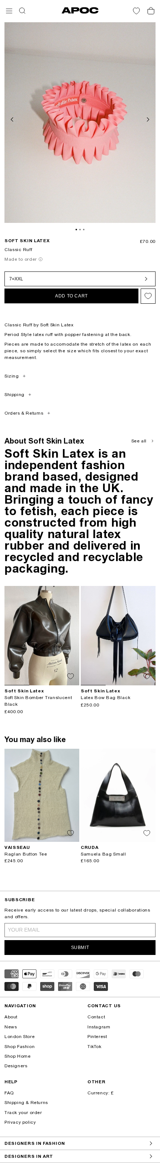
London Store (19, 1036)
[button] (9, 11)
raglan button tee (25, 854)
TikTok (94, 1046)
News (10, 1026)
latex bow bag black (105, 697)
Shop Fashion (19, 1046)
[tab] (76, 229)
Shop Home (17, 1056)
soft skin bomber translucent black (38, 701)
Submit (80, 947)
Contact (96, 1016)
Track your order (23, 1112)
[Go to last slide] (13, 119)
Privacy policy (20, 1122)
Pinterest (97, 1036)
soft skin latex (27, 240)
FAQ (9, 1093)
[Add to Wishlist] (148, 296)
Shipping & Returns (26, 1102)
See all (139, 441)
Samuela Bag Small (103, 854)
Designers (15, 1065)
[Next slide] (147, 119)
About (10, 1016)
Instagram (98, 1026)
